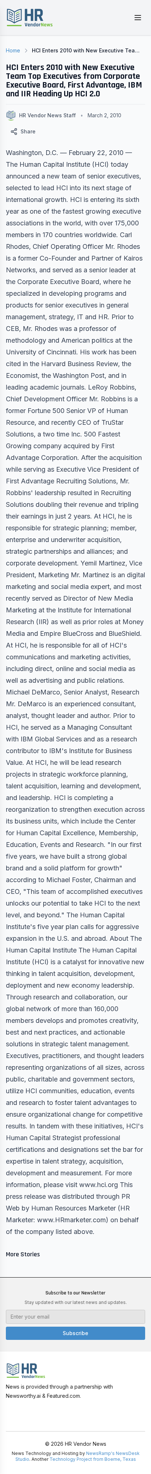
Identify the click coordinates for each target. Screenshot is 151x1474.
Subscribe (75, 1333)
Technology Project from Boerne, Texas (92, 1459)
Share (28, 131)
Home (13, 50)
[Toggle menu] (137, 17)
